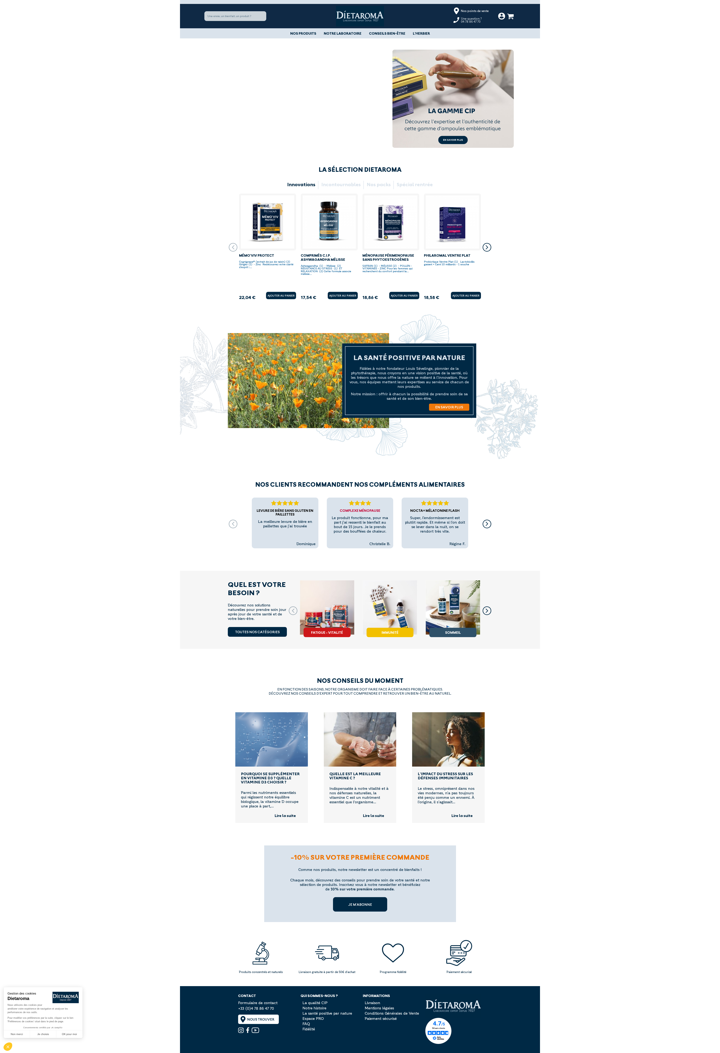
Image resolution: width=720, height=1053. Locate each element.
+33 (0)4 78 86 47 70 (256, 1008)
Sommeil (453, 632)
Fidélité (308, 1029)
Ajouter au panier (281, 295)
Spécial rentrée (415, 185)
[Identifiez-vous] (501, 16)
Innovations (301, 185)
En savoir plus (449, 407)
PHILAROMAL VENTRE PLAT (447, 255)
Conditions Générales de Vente (392, 1013)
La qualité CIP (315, 1002)
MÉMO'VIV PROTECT (256, 255)
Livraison (372, 1002)
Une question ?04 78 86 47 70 (471, 20)
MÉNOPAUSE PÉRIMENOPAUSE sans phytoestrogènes (388, 257)
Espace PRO (313, 1018)
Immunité (390, 632)
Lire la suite (285, 816)
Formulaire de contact (258, 1002)
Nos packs (379, 185)
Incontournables (341, 185)
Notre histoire (314, 1008)
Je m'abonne (360, 904)
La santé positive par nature (327, 1013)
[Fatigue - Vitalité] (327, 607)
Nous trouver (260, 1019)
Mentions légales (379, 1008)
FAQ (306, 1023)
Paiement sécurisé (381, 1018)
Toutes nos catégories (257, 632)
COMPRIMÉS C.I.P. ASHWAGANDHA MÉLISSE (323, 257)
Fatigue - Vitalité (327, 632)
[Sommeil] (453, 607)
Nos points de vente (475, 11)
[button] (487, 247)
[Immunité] (390, 607)
